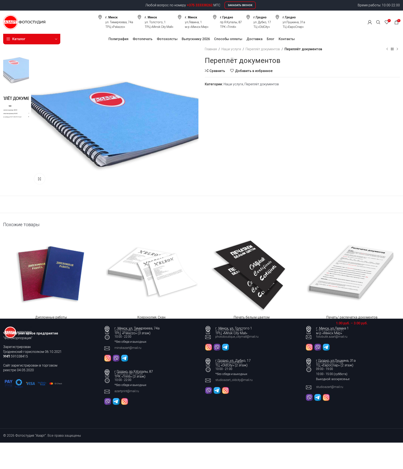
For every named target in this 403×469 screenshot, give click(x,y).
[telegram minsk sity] (225, 347)
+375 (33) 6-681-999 (228, 362)
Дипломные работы (51, 317)
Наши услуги (231, 49)
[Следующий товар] (397, 49)
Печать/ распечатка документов (352, 317)
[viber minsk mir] (318, 347)
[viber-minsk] (116, 358)
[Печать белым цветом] (252, 272)
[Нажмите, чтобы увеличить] (39, 179)
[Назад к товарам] (392, 49)
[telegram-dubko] (116, 401)
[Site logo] (24, 22)
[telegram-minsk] (124, 358)
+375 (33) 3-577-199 (330, 362)
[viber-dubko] (107, 401)
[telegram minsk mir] (326, 347)
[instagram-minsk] (107, 358)
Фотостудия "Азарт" (30, 436)
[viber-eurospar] (309, 397)
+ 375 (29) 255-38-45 (229, 330)
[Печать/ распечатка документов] (352, 272)
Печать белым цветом (252, 317)
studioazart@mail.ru (329, 387)
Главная (211, 49)
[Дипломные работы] (51, 272)
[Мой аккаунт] (370, 22)
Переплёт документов (263, 49)
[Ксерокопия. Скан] (151, 272)
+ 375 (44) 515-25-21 (330, 330)
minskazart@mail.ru (127, 347)
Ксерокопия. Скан (151, 317)
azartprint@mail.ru (126, 391)
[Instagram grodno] (124, 401)
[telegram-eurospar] (318, 397)
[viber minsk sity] (217, 347)
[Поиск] (378, 22)
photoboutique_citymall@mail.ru (237, 336)
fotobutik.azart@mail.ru (331, 336)
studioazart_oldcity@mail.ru (234, 380)
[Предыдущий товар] (387, 49)
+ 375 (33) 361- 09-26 (128, 373)
